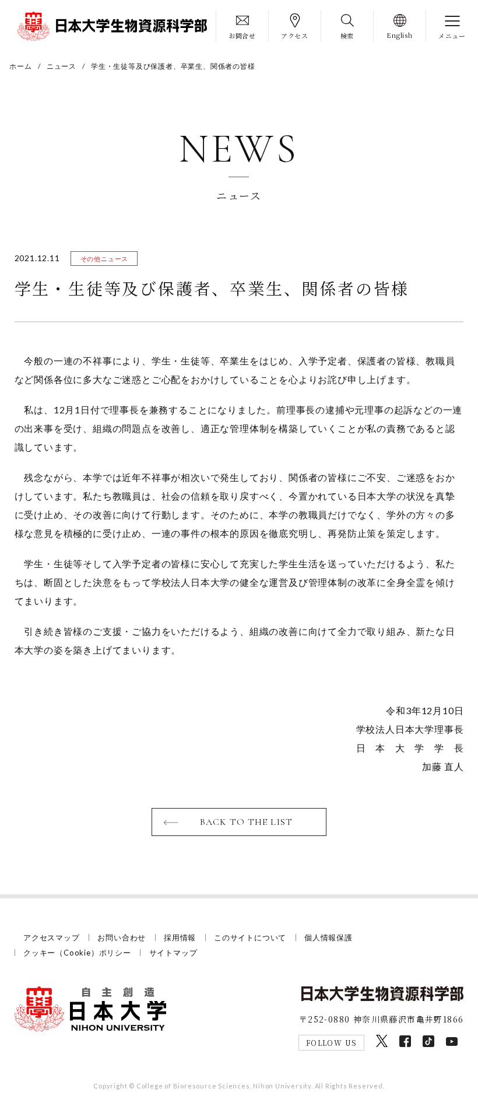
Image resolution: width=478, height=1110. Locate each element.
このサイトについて (250, 937)
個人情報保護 (328, 937)
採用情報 (180, 937)
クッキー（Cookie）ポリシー (77, 952)
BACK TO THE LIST (246, 822)
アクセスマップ (51, 937)
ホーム (20, 66)
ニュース (61, 66)
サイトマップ (173, 952)
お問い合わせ (121, 937)
